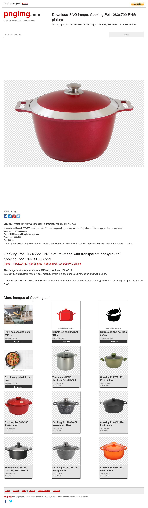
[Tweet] (18, 216)
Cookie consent (44, 490)
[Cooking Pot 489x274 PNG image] (113, 405)
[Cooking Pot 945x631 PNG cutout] (113, 451)
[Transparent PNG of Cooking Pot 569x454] (66, 360)
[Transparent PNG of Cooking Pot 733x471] (18, 451)
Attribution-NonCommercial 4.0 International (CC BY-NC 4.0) (45, 223)
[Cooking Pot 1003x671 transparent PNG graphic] (66, 406)
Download (18, 341)
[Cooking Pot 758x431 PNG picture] (113, 360)
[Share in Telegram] (10, 216)
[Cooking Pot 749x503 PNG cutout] (18, 406)
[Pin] (14, 216)
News (24, 490)
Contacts (56, 490)
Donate (32, 490)
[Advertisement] (74, 60)
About (7, 490)
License (16, 490)
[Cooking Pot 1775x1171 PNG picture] (66, 451)
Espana (25, 3)
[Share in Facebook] (5, 216)
